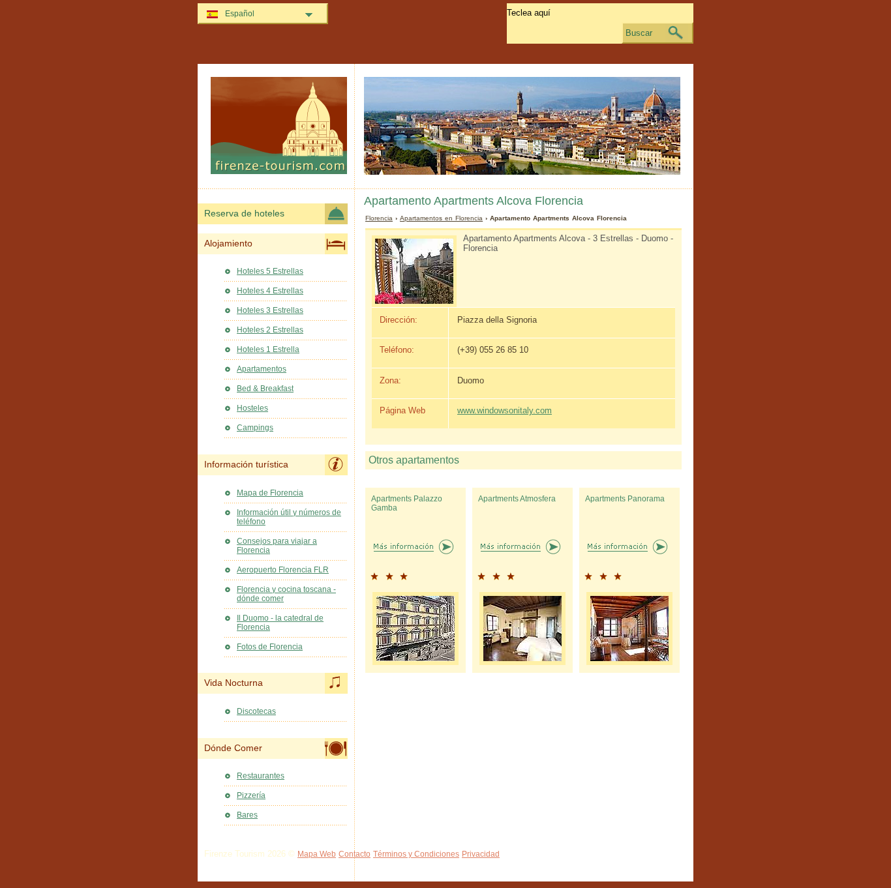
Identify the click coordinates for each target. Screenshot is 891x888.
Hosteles (252, 408)
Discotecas (256, 711)
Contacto (354, 854)
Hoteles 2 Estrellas (270, 329)
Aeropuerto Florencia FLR (283, 569)
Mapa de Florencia (270, 492)
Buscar (639, 33)
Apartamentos (261, 369)
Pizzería (251, 795)
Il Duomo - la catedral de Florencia (280, 623)
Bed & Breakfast (265, 388)
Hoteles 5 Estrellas (270, 271)
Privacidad (481, 854)
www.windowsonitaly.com (504, 410)
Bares (247, 815)
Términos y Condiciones (416, 854)
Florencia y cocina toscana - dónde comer (286, 594)
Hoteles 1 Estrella (268, 349)
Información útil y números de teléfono (289, 517)
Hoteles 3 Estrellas (270, 310)
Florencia (379, 218)
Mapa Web (316, 854)
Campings (255, 427)
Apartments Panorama (625, 498)
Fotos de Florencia (270, 646)
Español (239, 13)
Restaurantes (260, 775)
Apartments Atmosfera (517, 498)
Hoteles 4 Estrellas (270, 290)
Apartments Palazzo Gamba (406, 503)
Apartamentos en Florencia (441, 218)
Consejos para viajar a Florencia (277, 546)
